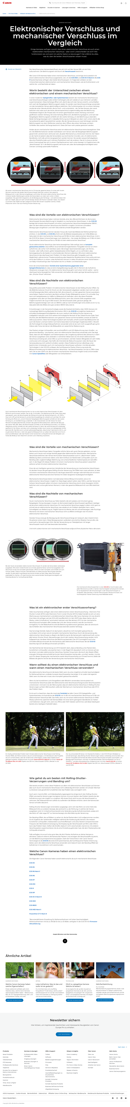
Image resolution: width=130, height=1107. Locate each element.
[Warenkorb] (125, 3)
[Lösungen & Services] (76, 8)
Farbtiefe (63, 693)
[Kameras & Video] (37, 8)
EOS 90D (74, 78)
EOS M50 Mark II (35, 909)
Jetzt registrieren (64, 1034)
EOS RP (32, 892)
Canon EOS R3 (110, 761)
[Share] (65, 941)
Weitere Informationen (14, 1000)
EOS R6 (52, 234)
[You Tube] (125, 1098)
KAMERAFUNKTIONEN (65, 22)
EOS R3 (94, 221)
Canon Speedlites (38, 354)
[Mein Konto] (121, 3)
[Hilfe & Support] (88, 8)
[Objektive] (46, 8)
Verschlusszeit (70, 71)
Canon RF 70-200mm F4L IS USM (76, 763)
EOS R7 (32, 880)
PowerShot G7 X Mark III (38, 914)
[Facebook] (112, 1098)
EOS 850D (33, 905)
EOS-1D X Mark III (87, 78)
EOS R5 (43, 234)
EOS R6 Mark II (34, 871)
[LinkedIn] (121, 1098)
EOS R (31, 888)
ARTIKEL (38, 981)
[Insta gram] (117, 1098)
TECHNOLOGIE (70, 981)
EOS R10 (32, 884)
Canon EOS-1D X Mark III (41, 759)
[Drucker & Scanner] (60, 8)
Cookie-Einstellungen (117, 1093)
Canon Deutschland (9, 1098)
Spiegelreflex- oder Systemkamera (55, 98)
